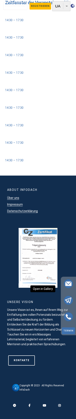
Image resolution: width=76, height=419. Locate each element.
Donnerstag (13, 50)
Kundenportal (15, 6)
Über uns (13, 198)
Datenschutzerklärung (22, 211)
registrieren (40, 6)
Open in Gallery (43, 289)
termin (68, 330)
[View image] (38, 285)
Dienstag (11, 67)
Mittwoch (11, 85)
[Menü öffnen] (38, 27)
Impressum (15, 204)
